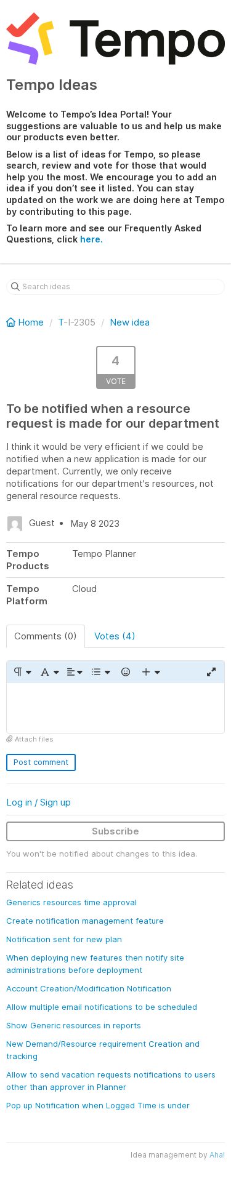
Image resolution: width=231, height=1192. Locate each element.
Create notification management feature (85, 921)
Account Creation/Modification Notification (88, 988)
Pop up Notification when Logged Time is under (98, 1105)
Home (30, 322)
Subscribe (115, 831)
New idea (130, 322)
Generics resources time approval (71, 902)
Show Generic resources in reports (73, 1025)
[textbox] (115, 708)
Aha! (217, 1154)
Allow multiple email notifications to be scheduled (101, 1007)
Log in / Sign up (38, 802)
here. (91, 239)
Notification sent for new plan (64, 939)
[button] (21, 672)
